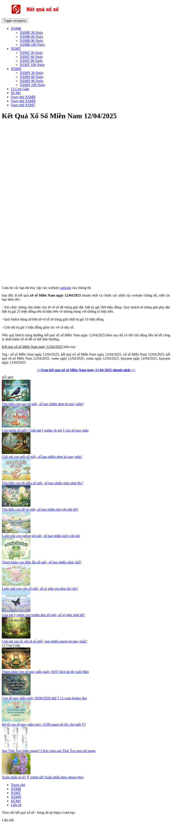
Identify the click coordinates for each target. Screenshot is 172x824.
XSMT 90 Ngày (31, 61)
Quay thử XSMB (23, 97)
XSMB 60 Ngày (31, 36)
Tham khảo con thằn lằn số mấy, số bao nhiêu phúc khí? (41, 562)
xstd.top (65, 288)
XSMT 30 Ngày (31, 53)
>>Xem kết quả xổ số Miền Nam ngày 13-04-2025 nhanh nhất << (86, 370)
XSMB (16, 28)
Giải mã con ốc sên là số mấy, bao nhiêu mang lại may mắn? (44, 641)
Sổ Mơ (15, 93)
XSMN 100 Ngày (32, 85)
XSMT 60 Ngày (31, 57)
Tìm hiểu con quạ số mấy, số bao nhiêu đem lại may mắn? (43, 404)
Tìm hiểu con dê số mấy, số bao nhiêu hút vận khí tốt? (40, 509)
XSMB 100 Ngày (32, 44)
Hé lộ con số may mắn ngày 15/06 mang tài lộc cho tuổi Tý (44, 724)
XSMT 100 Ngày (32, 65)
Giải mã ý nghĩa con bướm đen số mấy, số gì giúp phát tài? (43, 615)
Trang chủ (18, 785)
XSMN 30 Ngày (31, 73)
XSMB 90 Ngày (31, 40)
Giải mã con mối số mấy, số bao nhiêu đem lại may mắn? (42, 457)
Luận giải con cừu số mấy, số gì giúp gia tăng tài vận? (40, 588)
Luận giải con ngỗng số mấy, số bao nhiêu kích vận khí (41, 536)
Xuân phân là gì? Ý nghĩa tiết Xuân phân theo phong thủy (43, 777)
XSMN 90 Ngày (31, 81)
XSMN (16, 69)
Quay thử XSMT (23, 105)
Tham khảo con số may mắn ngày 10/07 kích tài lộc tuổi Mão (45, 672)
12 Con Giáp (20, 89)
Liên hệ (16, 805)
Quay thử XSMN (23, 101)
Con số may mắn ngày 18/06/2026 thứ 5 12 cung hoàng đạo (44, 698)
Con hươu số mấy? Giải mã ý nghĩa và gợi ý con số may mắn (45, 430)
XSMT (16, 49)
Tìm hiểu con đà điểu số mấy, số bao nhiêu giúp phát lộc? (42, 483)
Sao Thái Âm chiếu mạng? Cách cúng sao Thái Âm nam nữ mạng (48, 751)
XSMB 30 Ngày (31, 32)
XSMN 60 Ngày (31, 77)
